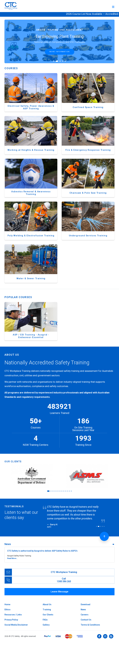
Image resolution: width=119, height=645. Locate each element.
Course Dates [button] (60, 52)
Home (7, 604)
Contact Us (86, 620)
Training (47, 609)
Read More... (12, 558)
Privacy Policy (11, 620)
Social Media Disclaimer (16, 625)
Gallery (46, 625)
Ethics (7, 609)
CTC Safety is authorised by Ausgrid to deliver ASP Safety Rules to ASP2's (42, 551)
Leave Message (59, 591)
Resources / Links (13, 614)
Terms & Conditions (90, 625)
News (83, 609)
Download (85, 604)
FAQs (45, 620)
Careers (84, 614)
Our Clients (48, 614)
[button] (53, 61)
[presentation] (7, 41)
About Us (47, 604)
